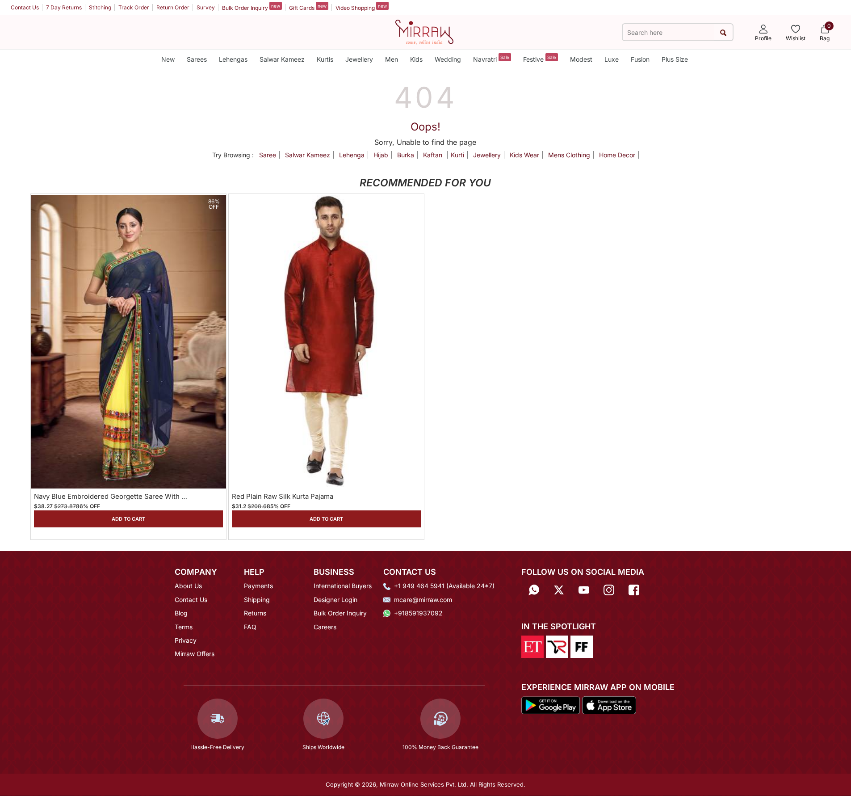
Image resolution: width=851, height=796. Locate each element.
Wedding (448, 59)
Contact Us (25, 7)
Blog (181, 613)
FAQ (250, 627)
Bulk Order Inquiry (251, 7)
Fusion (640, 59)
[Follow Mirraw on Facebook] (634, 589)
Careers (325, 627)
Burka (405, 155)
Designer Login (335, 599)
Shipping (257, 599)
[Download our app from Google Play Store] (550, 704)
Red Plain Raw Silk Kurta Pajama (282, 496)
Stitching (100, 7)
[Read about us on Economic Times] (532, 645)
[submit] (723, 32)
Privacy (186, 640)
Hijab (380, 155)
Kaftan (433, 155)
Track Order (133, 7)
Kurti (457, 155)
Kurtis (325, 59)
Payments (258, 586)
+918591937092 (418, 613)
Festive (539, 59)
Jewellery (359, 59)
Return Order (172, 7)
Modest (581, 59)
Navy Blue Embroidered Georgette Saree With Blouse (118, 496)
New (168, 59)
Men (391, 59)
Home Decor (617, 155)
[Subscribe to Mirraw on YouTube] (584, 589)
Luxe (611, 59)
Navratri (491, 59)
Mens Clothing (569, 155)
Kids (416, 59)
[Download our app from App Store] (609, 704)
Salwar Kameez (282, 59)
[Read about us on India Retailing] (557, 645)
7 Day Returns (64, 7)
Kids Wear (524, 155)
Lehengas (233, 59)
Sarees (197, 59)
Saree (267, 155)
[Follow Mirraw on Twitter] (559, 589)
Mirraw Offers (194, 653)
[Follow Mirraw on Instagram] (609, 589)
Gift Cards (308, 7)
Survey (206, 7)
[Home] (424, 31)
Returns (255, 613)
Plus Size (675, 59)
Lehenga (352, 155)
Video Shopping (361, 7)
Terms (184, 627)
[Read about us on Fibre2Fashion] (581, 645)
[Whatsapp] (534, 589)
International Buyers (343, 586)
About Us (188, 586)
